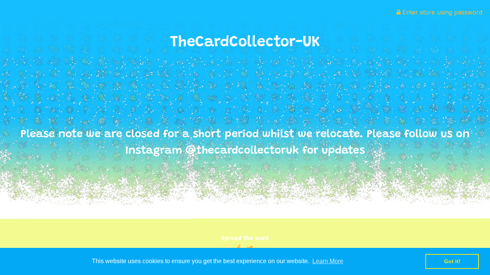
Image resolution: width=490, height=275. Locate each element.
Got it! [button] (452, 261)
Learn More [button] (327, 261)
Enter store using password (441, 12)
